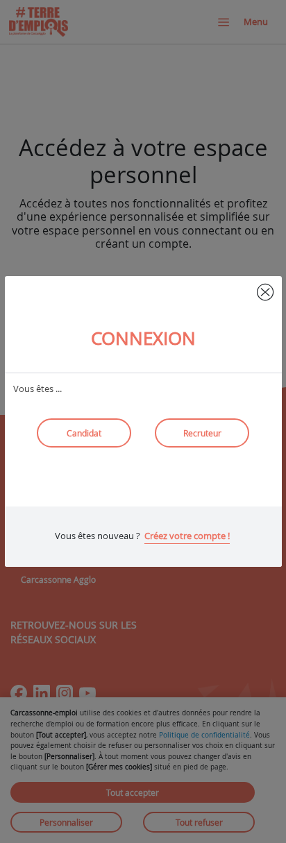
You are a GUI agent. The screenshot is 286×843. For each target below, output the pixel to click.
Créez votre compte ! (187, 535)
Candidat (84, 432)
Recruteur (202, 432)
